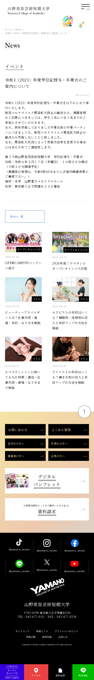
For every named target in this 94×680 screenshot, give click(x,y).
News (18, 29)
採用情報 (47, 637)
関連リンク (42, 631)
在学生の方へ (16, 443)
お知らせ (63, 637)
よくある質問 (61, 430)
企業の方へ (58, 456)
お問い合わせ (18, 430)
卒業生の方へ (59, 443)
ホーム (8, 29)
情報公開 (31, 637)
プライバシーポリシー (66, 631)
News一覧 (17, 216)
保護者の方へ (16, 456)
